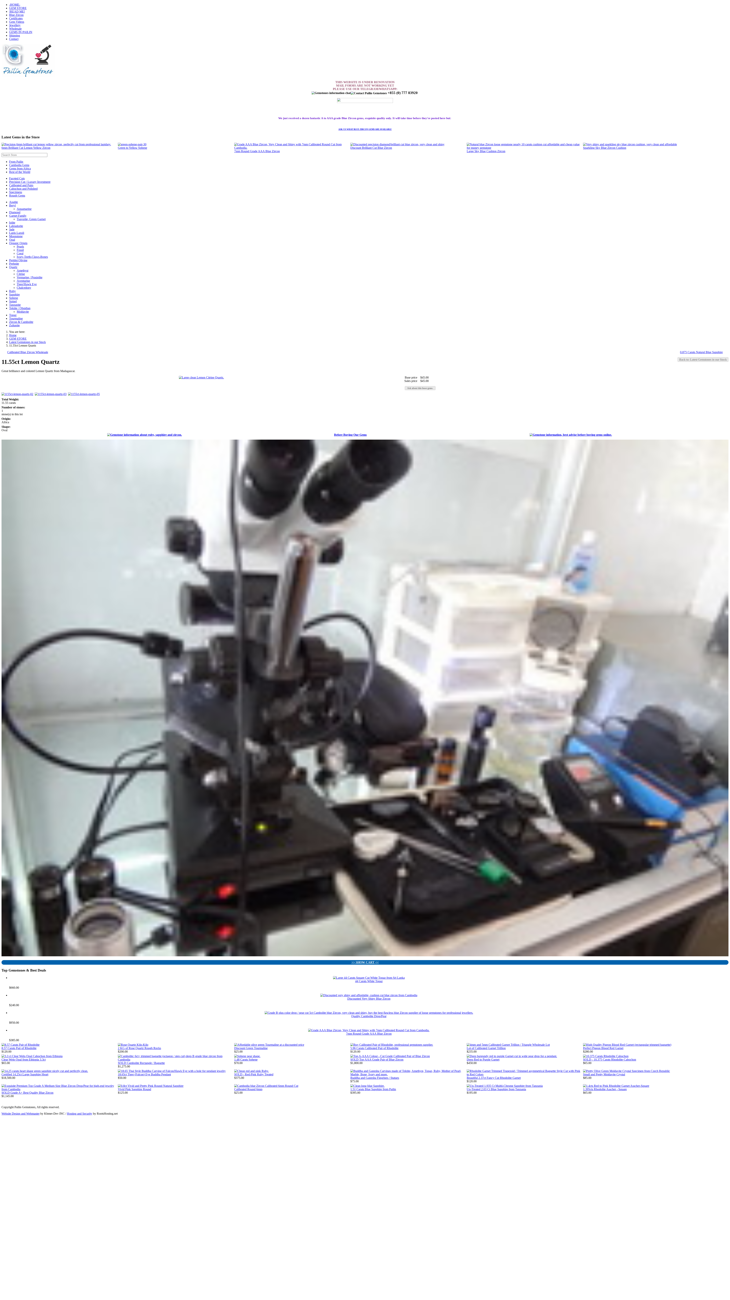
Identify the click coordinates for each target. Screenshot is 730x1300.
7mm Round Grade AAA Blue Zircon (257, 151)
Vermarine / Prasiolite (29, 277)
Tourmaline (16, 318)
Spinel (13, 301)
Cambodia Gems (19, 165)
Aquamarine (24, 208)
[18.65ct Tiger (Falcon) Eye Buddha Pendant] (172, 1071)
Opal (12, 239)
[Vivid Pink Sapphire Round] (150, 1085)
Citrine (21, 274)
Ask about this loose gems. (420, 388)
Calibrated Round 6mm (248, 1089)
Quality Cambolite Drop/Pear (368, 1016)
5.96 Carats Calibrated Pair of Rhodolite (374, 1048)
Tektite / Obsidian (19, 308)
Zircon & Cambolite (21, 322)
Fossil (20, 250)
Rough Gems (17, 195)
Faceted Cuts (17, 178)
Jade (11, 229)
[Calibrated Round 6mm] (266, 1085)
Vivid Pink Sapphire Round (134, 1089)
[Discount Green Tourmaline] (269, 1044)
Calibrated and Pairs (21, 185)
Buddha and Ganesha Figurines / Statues (374, 1077)
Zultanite (14, 325)
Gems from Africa (20, 168)
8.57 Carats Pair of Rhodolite (19, 1048)
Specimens (15, 192)
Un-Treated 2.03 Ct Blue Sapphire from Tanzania (496, 1089)
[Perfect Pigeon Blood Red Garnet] (627, 1044)
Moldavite (23, 311)
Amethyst (22, 270)
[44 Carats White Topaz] (369, 977)
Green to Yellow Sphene (132, 147)
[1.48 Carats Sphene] (247, 1056)
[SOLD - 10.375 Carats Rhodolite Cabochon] (605, 1056)
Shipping (14, 35)
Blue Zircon (16, 15)
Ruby (12, 291)
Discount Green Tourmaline (251, 1048)
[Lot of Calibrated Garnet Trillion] (508, 1044)
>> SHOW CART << (365, 962)
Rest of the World (19, 172)
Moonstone (16, 236)
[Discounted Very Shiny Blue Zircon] (368, 995)
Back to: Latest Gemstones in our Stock (703, 359)
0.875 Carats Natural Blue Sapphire (701, 352)
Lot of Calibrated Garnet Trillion (486, 1048)
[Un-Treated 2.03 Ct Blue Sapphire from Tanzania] (505, 1085)
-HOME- (14, 4)
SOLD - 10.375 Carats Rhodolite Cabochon (609, 1059)
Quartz (13, 267)
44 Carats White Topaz (369, 981)
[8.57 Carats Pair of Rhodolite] (21, 1044)
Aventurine (23, 280)
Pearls (20, 246)
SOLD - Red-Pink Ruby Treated (253, 1074)
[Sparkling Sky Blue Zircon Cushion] (630, 144)
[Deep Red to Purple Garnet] (512, 1056)
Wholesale (15, 28)
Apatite (13, 202)
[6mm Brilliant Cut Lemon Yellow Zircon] (56, 144)
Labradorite (16, 226)
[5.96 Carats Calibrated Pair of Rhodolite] (391, 1044)
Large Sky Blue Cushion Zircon (486, 151)
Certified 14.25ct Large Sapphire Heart (25, 1074)
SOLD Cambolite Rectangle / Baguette (141, 1063)
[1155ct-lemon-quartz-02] (18, 394)
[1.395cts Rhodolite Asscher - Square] (616, 1085)
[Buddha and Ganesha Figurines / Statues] (408, 1074)
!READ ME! (17, 11)
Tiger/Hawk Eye (27, 284)
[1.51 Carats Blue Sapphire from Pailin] (367, 1085)
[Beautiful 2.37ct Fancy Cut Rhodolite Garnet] (525, 1074)
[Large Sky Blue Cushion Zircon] (525, 147)
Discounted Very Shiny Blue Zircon (368, 998)
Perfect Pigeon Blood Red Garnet (603, 1048)
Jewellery (15, 25)
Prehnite (14, 263)
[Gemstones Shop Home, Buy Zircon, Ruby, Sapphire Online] (28, 75)
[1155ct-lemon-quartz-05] (84, 394)
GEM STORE (18, 8)
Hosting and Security (79, 1113)
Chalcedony (24, 287)
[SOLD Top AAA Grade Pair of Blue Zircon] (390, 1056)
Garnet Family (17, 215)
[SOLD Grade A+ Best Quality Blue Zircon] (60, 1089)
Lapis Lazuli (16, 232)
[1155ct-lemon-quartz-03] (51, 394)
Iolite (12, 222)
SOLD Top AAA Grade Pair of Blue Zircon (376, 1059)
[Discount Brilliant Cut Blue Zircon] (397, 144)
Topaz (13, 315)
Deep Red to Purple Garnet (483, 1059)
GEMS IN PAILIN (20, 32)
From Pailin (16, 161)
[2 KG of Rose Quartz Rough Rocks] (133, 1044)
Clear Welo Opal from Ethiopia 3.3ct (24, 1059)
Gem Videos (16, 21)
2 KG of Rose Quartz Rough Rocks (139, 1048)
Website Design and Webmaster (21, 1113)
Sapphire (14, 294)
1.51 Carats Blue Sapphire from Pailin (373, 1089)
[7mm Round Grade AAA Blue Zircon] (292, 147)
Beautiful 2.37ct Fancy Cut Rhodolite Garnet (494, 1077)
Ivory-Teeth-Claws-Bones (32, 256)
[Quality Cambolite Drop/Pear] (369, 1012)
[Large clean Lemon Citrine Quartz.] (201, 377)
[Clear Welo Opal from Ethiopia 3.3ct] (32, 1056)
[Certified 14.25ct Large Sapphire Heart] (45, 1071)
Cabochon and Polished (23, 188)
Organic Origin (18, 243)
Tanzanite (15, 304)
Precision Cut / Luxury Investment (29, 181)
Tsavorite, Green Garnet (31, 219)
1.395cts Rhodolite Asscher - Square (605, 1089)
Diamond (14, 212)
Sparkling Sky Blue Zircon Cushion (604, 147)
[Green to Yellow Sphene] (132, 144)
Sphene (13, 298)
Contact (13, 39)
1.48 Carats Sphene (246, 1059)
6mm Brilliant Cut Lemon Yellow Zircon (26, 147)
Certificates (16, 18)
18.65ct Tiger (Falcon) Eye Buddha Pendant (144, 1074)
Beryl (12, 205)
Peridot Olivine (18, 260)
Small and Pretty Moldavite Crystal (604, 1074)
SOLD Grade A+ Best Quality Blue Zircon (27, 1092)
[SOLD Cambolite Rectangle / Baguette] (176, 1059)
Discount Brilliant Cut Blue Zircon (371, 147)
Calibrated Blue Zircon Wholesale (27, 352)
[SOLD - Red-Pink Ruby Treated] (251, 1071)
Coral (20, 253)
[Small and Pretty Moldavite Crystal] (626, 1071)
